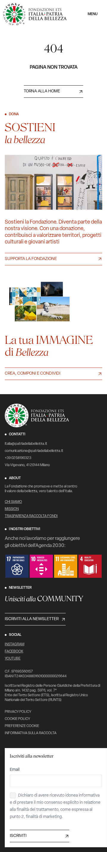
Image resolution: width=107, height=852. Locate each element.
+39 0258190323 (18, 458)
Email (15, 770)
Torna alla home (42, 91)
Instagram (14, 644)
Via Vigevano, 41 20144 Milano (27, 465)
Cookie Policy (17, 719)
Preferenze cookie (22, 726)
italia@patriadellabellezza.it (26, 444)
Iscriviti (18, 836)
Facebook (14, 651)
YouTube (13, 658)
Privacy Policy (18, 712)
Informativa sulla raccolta (30, 733)
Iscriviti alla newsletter (32, 619)
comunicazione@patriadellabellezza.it (34, 451)
